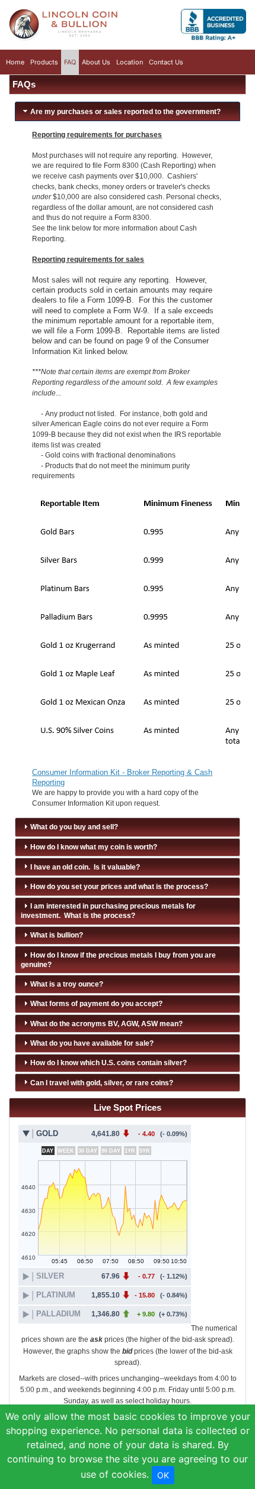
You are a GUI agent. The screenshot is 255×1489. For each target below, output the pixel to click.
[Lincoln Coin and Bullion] (64, 26)
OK (163, 1475)
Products (44, 62)
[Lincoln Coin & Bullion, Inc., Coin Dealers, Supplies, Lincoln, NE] (213, 26)
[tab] (127, 111)
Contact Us (166, 62)
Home (15, 61)
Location (129, 62)
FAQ (70, 62)
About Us (96, 62)
